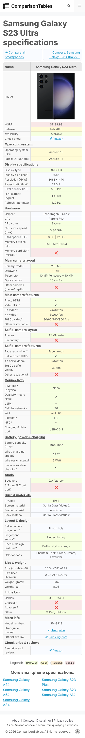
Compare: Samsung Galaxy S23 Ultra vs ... (64, 55)
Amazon (58, 138)
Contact (28, 720)
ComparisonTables (32, 6)
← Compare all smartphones (15, 55)
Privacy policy (63, 720)
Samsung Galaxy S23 (59, 690)
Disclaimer (43, 720)
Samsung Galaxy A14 (59, 695)
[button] (68, 6)
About (16, 720)
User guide (58, 630)
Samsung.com (58, 637)
